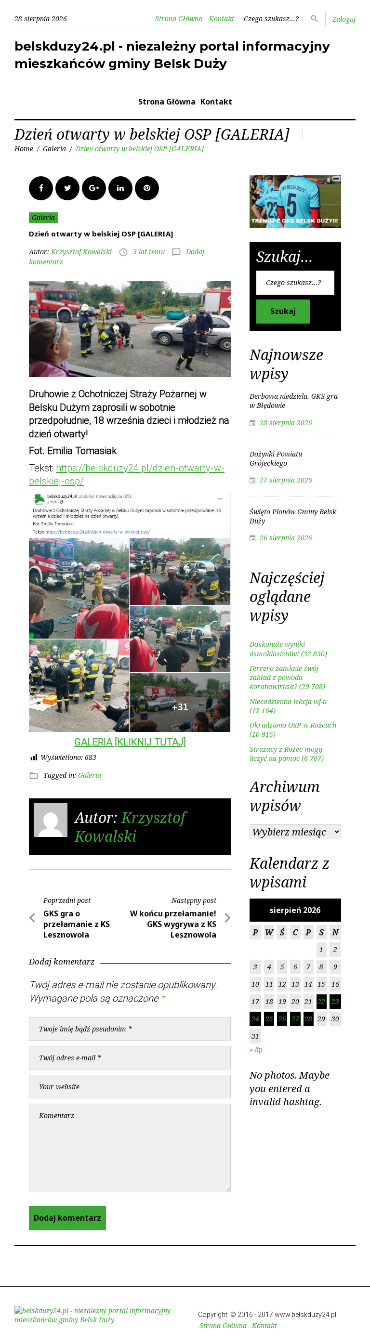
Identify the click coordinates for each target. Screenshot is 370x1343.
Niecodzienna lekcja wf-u (288, 701)
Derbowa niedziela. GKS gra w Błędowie (294, 400)
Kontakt (221, 18)
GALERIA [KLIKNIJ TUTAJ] (130, 742)
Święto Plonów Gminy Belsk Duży (293, 516)
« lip (256, 1049)
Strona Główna (178, 18)
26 (282, 1018)
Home (23, 148)
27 (295, 1018)
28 (308, 1018)
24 (255, 1018)
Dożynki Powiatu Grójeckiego (276, 458)
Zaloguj (344, 19)
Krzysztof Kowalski (81, 251)
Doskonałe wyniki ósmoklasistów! (277, 648)
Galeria (54, 148)
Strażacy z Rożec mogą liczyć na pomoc (286, 753)
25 (269, 1018)
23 (335, 1001)
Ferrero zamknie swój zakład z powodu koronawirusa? (284, 677)
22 (321, 1001)
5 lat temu (149, 251)
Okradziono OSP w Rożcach (293, 725)
